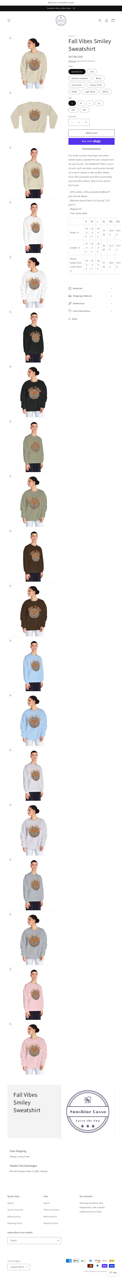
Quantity (72, 116)
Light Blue (90, 91)
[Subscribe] (57, 1240)
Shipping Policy (14, 1223)
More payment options (91, 148)
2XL (73, 110)
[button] (9, 20)
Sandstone (77, 71)
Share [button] (74, 319)
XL (99, 103)
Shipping (72, 61)
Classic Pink (96, 85)
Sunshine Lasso (94, 1271)
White (105, 91)
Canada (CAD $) (17, 1267)
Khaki (74, 91)
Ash (92, 71)
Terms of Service (15, 1209)
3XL (84, 110)
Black (98, 78)
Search (10, 1203)
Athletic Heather (80, 78)
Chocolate (77, 85)
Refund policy (14, 1216)
